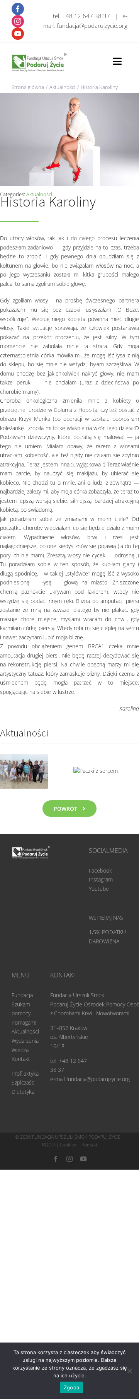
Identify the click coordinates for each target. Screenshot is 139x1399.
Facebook (100, 854)
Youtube (99, 872)
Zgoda (71, 1387)
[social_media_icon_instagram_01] (18, 17)
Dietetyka (23, 1075)
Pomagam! (24, 1006)
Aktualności (25, 1015)
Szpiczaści (24, 1066)
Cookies (68, 1128)
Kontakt (21, 1042)
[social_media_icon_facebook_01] (18, 5)
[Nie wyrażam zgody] (129, 1371)
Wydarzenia (25, 1024)
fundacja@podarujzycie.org (92, 25)
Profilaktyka (25, 1057)
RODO (48, 1128)
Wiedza (20, 1033)
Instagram (101, 863)
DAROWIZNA (104, 924)
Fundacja (22, 978)
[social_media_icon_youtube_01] (18, 30)
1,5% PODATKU (107, 915)
